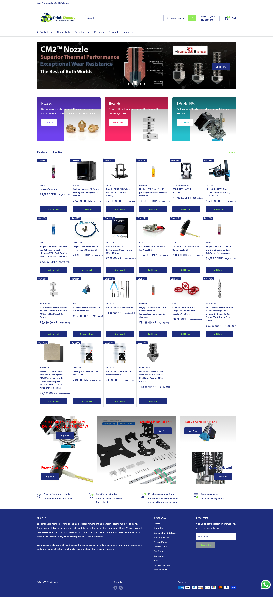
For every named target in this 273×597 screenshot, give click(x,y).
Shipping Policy (161, 537)
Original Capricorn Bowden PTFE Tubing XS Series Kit (85, 248)
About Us (128, 32)
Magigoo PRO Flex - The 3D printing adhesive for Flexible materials (153, 192)
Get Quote (159, 551)
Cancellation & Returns (165, 532)
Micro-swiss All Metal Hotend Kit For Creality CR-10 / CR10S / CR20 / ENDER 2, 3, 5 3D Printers (53, 312)
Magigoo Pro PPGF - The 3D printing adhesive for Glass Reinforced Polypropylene (218, 249)
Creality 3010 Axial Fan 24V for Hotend (85, 373)
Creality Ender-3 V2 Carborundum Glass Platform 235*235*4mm (119, 249)
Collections (80, 32)
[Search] (192, 18)
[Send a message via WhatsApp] (266, 584)
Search (157, 523)
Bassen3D (44, 367)
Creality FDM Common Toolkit (120, 307)
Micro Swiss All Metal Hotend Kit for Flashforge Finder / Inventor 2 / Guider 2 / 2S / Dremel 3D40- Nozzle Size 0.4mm (219, 314)
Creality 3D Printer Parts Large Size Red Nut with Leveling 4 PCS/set (183, 310)
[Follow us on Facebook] (115, 588)
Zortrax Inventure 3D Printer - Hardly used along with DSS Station (86, 192)
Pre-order (99, 32)
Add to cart (53, 209)
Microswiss (211, 185)
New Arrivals (63, 32)
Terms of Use (160, 546)
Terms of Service (162, 565)
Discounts (114, 32)
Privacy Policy (160, 542)
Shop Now (221, 66)
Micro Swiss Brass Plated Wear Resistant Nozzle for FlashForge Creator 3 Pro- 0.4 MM (151, 376)
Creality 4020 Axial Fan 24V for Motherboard (119, 373)
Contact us (87, 209)
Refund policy (160, 569)
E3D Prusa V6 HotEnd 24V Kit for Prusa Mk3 (152, 248)
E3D (141, 243)
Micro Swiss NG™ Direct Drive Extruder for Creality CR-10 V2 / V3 (218, 192)
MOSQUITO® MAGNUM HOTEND (182, 191)
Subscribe (205, 544)
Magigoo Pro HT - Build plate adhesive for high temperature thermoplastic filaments (152, 312)
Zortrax (77, 185)
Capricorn (78, 243)
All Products (43, 32)
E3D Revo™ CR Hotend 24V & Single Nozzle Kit (186, 248)
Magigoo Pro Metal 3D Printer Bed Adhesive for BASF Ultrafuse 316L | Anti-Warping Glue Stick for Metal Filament (53, 251)
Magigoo (43, 185)
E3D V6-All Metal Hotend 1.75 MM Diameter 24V (86, 309)
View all (232, 152)
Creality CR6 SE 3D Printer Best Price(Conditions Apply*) (118, 192)
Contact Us (159, 555)
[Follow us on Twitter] (121, 588)
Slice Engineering (180, 185)
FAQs (156, 560)
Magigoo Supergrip (48, 189)
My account (207, 19)
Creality (110, 185)
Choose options (87, 334)
